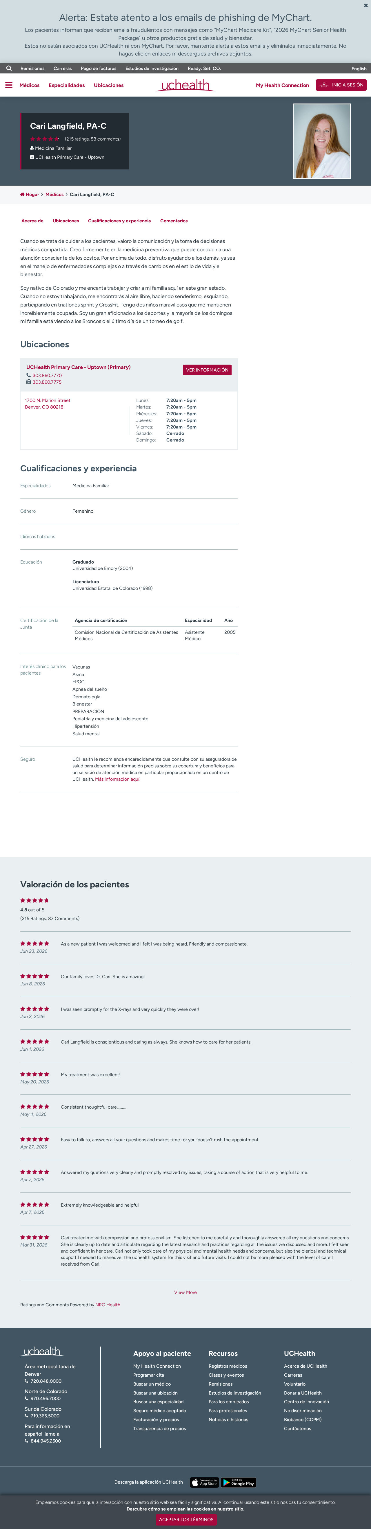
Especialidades (67, 85)
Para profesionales (228, 1410)
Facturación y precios (156, 1419)
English (359, 68)
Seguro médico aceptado (159, 1410)
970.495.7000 (46, 1398)
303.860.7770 (47, 375)
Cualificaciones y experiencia (119, 221)
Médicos (29, 85)
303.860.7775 (47, 382)
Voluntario (294, 1384)
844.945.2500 (46, 1441)
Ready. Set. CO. (204, 68)
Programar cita (148, 1375)
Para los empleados (229, 1401)
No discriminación (303, 1410)
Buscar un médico (152, 1384)
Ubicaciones (108, 85)
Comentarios (174, 221)
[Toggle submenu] (8, 85)
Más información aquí (117, 779)
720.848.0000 (46, 1381)
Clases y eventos (226, 1375)
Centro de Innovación (306, 1401)
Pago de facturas (98, 68)
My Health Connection (282, 85)
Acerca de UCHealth (305, 1366)
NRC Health (107, 1305)
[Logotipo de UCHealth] (42, 1350)
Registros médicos (228, 1366)
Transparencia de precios (159, 1428)
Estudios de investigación (152, 68)
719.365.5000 (45, 1416)
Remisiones (32, 68)
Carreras (63, 68)
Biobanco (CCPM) (303, 1419)
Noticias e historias (228, 1419)
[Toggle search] (9, 68)
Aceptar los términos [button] (186, 1519)
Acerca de (32, 221)
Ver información (207, 370)
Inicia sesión (347, 85)
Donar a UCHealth (303, 1393)
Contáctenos (297, 1428)
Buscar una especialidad (158, 1401)
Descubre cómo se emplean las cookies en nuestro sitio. (185, 1509)
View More (185, 1292)
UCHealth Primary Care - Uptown (69, 157)
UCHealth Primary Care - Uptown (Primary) (78, 367)
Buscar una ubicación (155, 1393)
